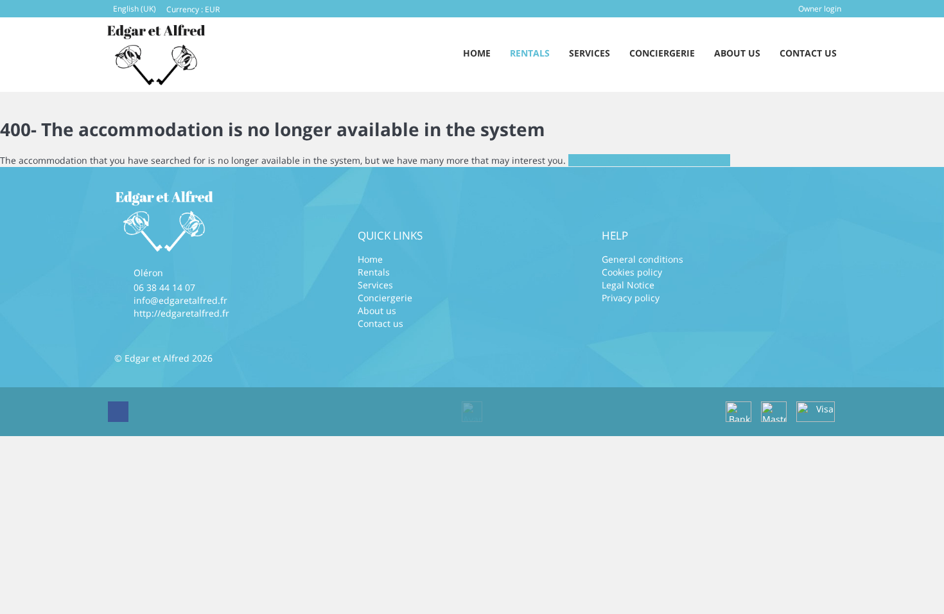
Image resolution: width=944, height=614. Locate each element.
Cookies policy (632, 272)
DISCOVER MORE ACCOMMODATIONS (649, 160)
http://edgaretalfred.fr (181, 313)
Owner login (819, 8)
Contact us (808, 53)
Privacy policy (631, 298)
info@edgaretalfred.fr (180, 300)
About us (737, 53)
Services (589, 53)
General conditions (642, 259)
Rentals (530, 53)
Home (477, 53)
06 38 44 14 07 (164, 287)
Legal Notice (628, 285)
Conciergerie (662, 53)
